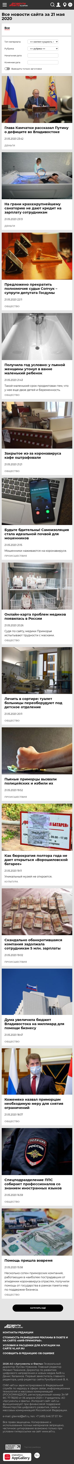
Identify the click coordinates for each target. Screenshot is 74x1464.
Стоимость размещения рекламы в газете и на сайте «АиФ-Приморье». (35, 1339)
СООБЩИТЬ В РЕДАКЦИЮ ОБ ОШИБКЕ (28, 1353)
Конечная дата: (12, 62)
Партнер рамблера (32, 1447)
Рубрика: (9, 48)
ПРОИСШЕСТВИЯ (15, 556)
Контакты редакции (18, 1332)
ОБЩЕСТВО (12, 306)
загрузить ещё (38, 1308)
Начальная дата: (13, 55)
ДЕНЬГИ (9, 145)
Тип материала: (12, 41)
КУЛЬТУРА (11, 881)
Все (7, 28)
